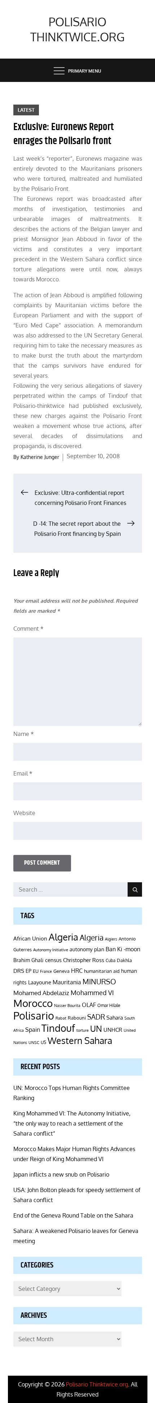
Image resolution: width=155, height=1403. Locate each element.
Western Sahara (80, 1040)
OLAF (89, 1004)
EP (28, 971)
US (43, 1042)
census (53, 960)
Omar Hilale (108, 1005)
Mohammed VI (92, 993)
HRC (77, 970)
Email (22, 773)
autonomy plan (87, 949)
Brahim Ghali (28, 960)
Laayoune (39, 982)
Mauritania (67, 982)
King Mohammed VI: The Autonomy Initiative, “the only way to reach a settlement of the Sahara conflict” (71, 1123)
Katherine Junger (40, 457)
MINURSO (99, 981)
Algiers (111, 939)
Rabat (61, 1018)
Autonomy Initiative (50, 949)
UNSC (33, 1042)
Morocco (33, 1003)
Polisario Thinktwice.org (77, 29)
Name (23, 733)
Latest (26, 110)
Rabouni (77, 1018)
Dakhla (124, 960)
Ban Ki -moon (123, 949)
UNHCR (112, 1029)
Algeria (63, 937)
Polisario (33, 1015)
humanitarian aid (102, 971)
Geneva (61, 971)
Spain (32, 1029)
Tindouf (58, 1028)
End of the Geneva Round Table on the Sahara (73, 1215)
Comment (28, 628)
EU (36, 971)
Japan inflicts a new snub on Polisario (61, 1174)
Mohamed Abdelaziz (41, 993)
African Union (30, 938)
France (46, 971)
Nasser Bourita (67, 1005)
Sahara (114, 1017)
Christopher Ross (83, 960)
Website (24, 812)
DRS (18, 970)
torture (82, 1030)
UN (96, 1028)
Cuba (110, 960)
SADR (96, 1016)
